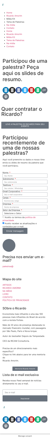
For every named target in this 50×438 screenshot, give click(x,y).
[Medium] (38, 90)
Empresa (7, 204)
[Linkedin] (6, 90)
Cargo (6, 198)
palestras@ (8, 266)
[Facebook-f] (18, 90)
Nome (6, 173)
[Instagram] (12, 90)
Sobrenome (8, 179)
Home (9, 12)
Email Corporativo (12, 191)
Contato (10, 28)
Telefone (7, 185)
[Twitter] (25, 90)
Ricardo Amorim (14, 15)
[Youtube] (31, 90)
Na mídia (10, 25)
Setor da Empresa (12, 210)
